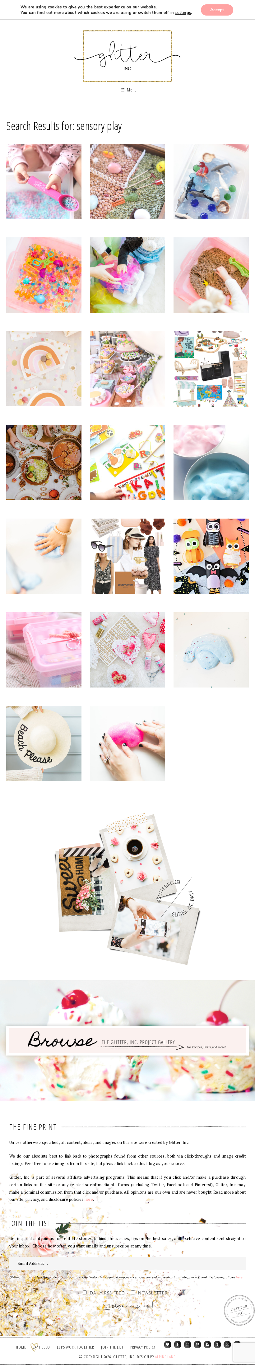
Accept (217, 10)
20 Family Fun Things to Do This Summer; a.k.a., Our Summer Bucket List (43, 744)
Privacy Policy (143, 1347)
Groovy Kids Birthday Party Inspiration (43, 370)
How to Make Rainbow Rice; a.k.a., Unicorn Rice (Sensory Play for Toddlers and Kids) (43, 183)
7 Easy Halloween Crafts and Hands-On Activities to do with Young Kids (211, 557)
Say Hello (41, 1347)
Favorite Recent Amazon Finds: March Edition (127, 557)
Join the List (112, 1347)
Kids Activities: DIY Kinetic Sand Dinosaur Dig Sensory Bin (211, 276)
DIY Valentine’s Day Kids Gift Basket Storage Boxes (43, 651)
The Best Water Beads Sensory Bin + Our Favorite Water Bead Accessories (43, 276)
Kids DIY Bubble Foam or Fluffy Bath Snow (211, 463)
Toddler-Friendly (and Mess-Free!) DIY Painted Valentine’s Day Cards (127, 651)
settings (183, 13)
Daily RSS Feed (107, 1293)
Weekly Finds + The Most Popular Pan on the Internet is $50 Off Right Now (43, 463)
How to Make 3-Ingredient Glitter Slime (127, 744)
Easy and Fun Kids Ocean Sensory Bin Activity (211, 183)
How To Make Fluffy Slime (211, 651)
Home (21, 1347)
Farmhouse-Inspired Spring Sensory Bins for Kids (127, 183)
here (89, 1199)
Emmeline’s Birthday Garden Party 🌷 (127, 370)
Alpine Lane (165, 1356)
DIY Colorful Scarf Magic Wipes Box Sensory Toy (127, 276)
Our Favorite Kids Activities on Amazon (127, 463)
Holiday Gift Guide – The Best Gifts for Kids (211, 370)
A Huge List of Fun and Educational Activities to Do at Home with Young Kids (43, 557)
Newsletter (153, 1293)
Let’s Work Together (75, 1347)
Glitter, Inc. (127, 50)
